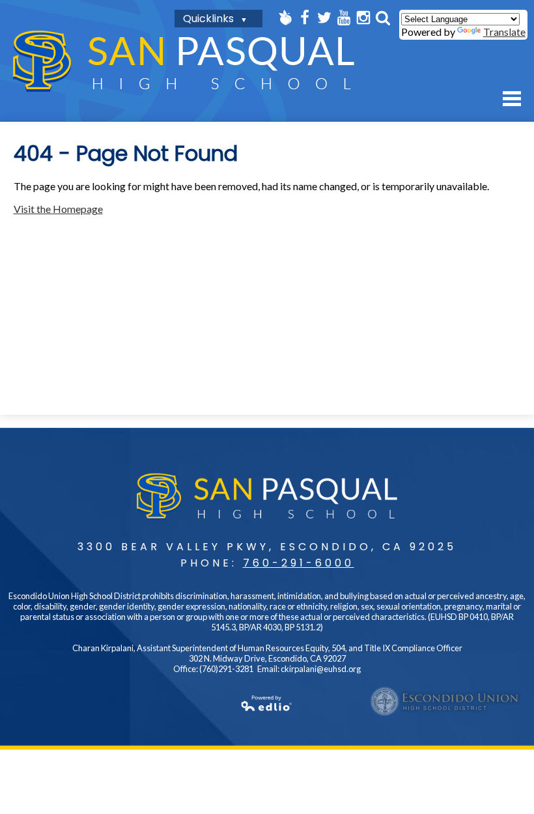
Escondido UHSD (445, 701)
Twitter (324, 17)
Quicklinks (208, 18)
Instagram (363, 17)
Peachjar (285, 17)
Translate (504, 31)
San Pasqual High (183, 61)
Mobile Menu (512, 98)
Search (383, 17)
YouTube (344, 17)
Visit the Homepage (58, 209)
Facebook (305, 17)
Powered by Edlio (267, 703)
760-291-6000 (298, 562)
